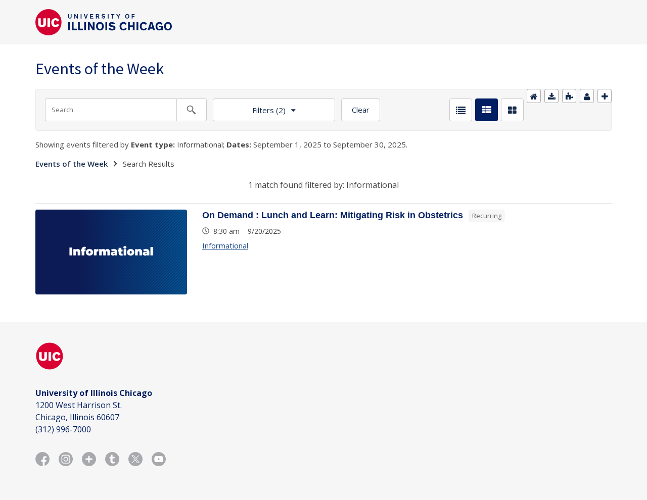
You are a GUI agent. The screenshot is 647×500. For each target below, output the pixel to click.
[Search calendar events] (191, 109)
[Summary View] (486, 109)
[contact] (587, 96)
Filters (249, 106)
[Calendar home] (534, 96)
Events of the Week (71, 164)
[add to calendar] (551, 96)
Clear (360, 110)
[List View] (460, 109)
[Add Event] (604, 96)
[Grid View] (512, 109)
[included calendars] (569, 96)
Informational (225, 245)
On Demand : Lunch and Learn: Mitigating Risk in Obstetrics (332, 215)
